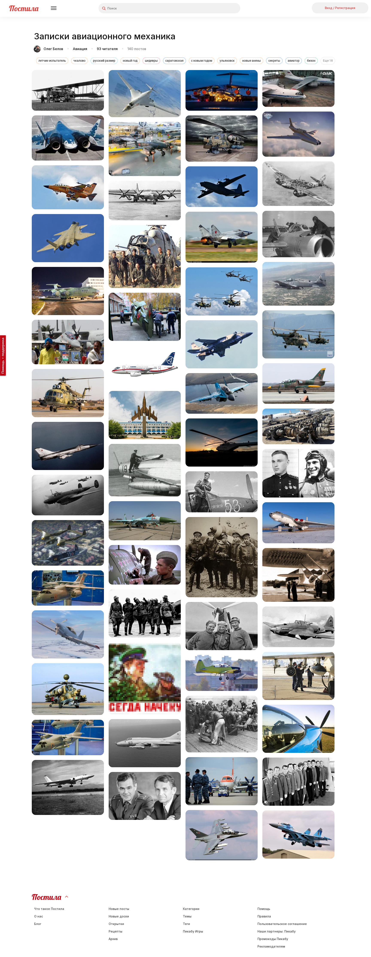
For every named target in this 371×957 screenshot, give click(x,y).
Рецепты (115, 931)
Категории (191, 909)
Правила (264, 916)
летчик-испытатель (52, 60)
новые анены (251, 60)
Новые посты (119, 909)
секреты (274, 60)
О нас (38, 916)
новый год (130, 60)
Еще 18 (328, 60)
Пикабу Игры (193, 931)
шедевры (151, 60)
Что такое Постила (49, 909)
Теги (186, 924)
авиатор (294, 60)
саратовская (174, 60)
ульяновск (227, 60)
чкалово (79, 60)
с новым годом (201, 60)
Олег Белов (53, 49)
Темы (187, 916)
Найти (221, 8)
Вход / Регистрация (340, 8)
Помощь (263, 909)
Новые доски (119, 916)
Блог (37, 924)
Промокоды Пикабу (272, 939)
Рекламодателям (271, 946)
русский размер (104, 60)
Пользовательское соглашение (282, 924)
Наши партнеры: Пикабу (276, 931)
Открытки (116, 924)
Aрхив (113, 939)
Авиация (80, 49)
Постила (23, 8)
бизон (311, 60)
